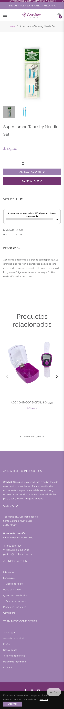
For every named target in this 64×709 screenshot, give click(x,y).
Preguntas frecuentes (14, 606)
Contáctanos (10, 612)
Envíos (6, 644)
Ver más (44, 699)
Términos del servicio (14, 655)
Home (12, 26)
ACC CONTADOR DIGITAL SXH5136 (32, 402)
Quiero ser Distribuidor (15, 595)
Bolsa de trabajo (12, 589)
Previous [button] (7, 376)
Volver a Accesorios (33, 436)
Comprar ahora (32, 180)
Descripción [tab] (12, 248)
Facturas (7, 667)
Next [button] (56, 376)
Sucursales (9, 577)
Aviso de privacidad (13, 638)
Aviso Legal (9, 632)
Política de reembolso (14, 661)
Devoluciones (10, 649)
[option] (32, 376)
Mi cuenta (8, 572)
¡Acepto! (12, 704)
